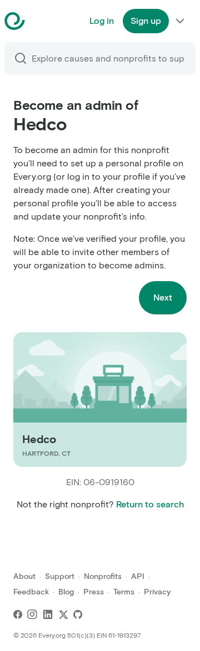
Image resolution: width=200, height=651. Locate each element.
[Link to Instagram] (32, 614)
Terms (123, 592)
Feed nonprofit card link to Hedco (82, 399)
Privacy (157, 592)
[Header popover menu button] (180, 21)
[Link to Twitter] (63, 614)
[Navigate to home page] (42, 21)
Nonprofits (103, 576)
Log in (101, 21)
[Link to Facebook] (17, 614)
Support (59, 576)
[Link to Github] (77, 614)
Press (93, 592)
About (24, 576)
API (137, 576)
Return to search (150, 504)
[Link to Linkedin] (47, 614)
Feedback (31, 592)
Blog (66, 592)
